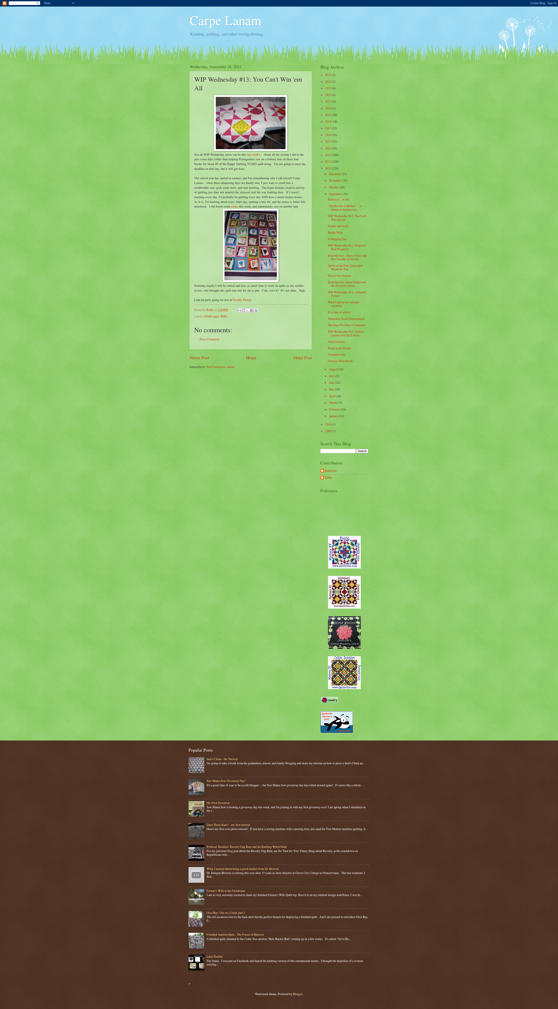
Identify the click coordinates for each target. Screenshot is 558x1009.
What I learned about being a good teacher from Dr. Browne (243, 869)
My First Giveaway (218, 803)
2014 (328, 148)
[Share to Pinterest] (256, 310)
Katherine (331, 471)
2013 (328, 155)
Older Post (303, 357)
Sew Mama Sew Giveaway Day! (226, 781)
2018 (328, 121)
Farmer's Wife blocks (341, 361)
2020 (328, 108)
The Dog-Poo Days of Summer (346, 325)
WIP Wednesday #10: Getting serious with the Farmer (346, 333)
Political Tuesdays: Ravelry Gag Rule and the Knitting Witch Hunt (247, 847)
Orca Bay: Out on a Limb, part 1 (226, 913)
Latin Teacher (215, 956)
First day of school (339, 312)
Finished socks (336, 354)
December (335, 174)
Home (251, 357)
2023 (328, 88)
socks (234, 206)
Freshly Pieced (242, 300)
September (336, 194)
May (332, 389)
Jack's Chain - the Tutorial (222, 759)
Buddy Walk (335, 232)
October (334, 187)
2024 (328, 81)
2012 (328, 161)
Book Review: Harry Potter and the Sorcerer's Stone (347, 284)
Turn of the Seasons (339, 275)
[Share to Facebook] (252, 310)
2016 (328, 135)
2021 (328, 101)
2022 (328, 95)
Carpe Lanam (225, 20)
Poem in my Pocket (339, 348)
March (333, 402)
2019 (328, 115)
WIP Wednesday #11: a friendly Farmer (347, 294)
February (335, 409)
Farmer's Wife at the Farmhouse (226, 891)
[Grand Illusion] (344, 648)
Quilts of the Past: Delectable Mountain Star (345, 267)
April (332, 396)
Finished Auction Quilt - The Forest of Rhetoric (235, 934)
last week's (253, 154)
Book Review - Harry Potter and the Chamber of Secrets (347, 257)
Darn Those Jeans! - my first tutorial (228, 825)
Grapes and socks (338, 226)
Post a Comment (209, 339)
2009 (328, 431)
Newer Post (199, 357)
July (332, 376)
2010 (328, 424)
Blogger (298, 994)
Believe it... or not (338, 199)
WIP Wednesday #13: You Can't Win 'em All (347, 218)
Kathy (328, 477)
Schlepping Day (337, 239)
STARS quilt (211, 316)
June (332, 382)
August (333, 369)
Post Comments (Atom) (220, 367)
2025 (328, 75)
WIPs (223, 316)
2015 (328, 141)
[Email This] (239, 310)
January (334, 416)
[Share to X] (247, 310)
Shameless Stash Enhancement (346, 319)
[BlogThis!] (243, 310)
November (335, 180)
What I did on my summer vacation (343, 304)
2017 (328, 128)
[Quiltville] (344, 688)
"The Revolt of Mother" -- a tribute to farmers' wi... (344, 208)
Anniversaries (336, 341)
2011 (328, 168)
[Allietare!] (344, 607)
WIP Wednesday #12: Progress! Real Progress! (347, 247)
